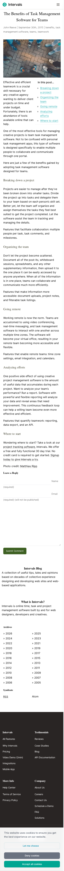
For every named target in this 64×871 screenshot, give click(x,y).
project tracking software (19, 446)
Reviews (39, 739)
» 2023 (36, 638)
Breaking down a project (49, 90)
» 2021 (36, 643)
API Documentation (45, 757)
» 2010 (7, 672)
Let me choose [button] (31, 845)
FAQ (37, 811)
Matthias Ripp (28, 466)
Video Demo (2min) (13, 757)
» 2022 (7, 643)
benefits (49, 27)
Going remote (48, 106)
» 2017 (36, 653)
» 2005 (36, 682)
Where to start (49, 120)
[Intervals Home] (12, 4)
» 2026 (7, 633)
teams (33, 31)
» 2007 (36, 677)
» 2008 (7, 677)
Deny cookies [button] (32, 855)
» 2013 (36, 663)
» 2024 (7, 638)
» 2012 (7, 667)
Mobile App (9, 769)
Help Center (9, 787)
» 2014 (7, 663)
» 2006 (7, 682)
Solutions (39, 817)
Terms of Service (12, 794)
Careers (39, 794)
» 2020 (7, 648)
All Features (9, 739)
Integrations (9, 763)
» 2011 (36, 667)
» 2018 (7, 653)
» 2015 (36, 658)
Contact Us (41, 800)
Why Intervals (10, 745)
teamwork (43, 31)
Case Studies (42, 745)
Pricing (6, 751)
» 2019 (36, 648)
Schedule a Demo (44, 806)
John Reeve (9, 27)
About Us (39, 787)
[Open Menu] (58, 4)
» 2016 (7, 658)
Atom (35, 696)
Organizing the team (49, 99)
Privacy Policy (10, 800)
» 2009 (36, 672)
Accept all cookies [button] (32, 864)
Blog (37, 751)
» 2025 (36, 633)
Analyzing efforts (46, 113)
